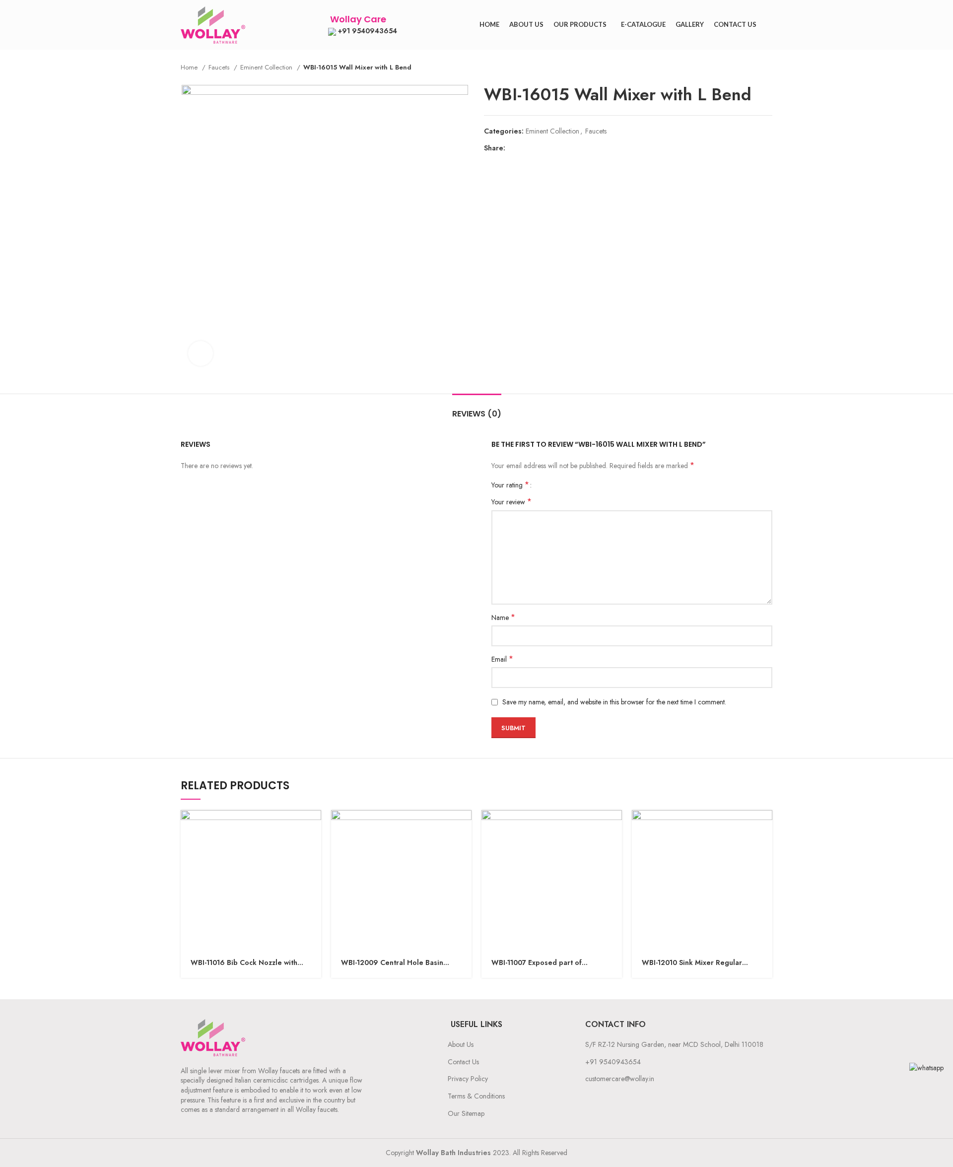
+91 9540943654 (366, 31)
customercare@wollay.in (619, 1079)
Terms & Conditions (476, 1096)
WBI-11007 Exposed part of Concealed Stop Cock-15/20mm (544, 963)
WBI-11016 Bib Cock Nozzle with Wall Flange (244, 963)
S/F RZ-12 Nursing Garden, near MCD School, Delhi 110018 (674, 1044)
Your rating (510, 485)
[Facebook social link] (513, 147)
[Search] (769, 25)
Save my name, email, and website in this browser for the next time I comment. (614, 702)
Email (502, 659)
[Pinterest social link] (536, 147)
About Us (461, 1044)
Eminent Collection (267, 67)
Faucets (219, 67)
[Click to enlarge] (200, 353)
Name (503, 617)
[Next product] (767, 67)
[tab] (476, 409)
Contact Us (463, 1062)
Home (190, 67)
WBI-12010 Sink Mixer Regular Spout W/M (692, 963)
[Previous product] (747, 67)
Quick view (313, 826)
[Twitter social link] (525, 147)
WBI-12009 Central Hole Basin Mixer (392, 963)
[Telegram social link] (559, 147)
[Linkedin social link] (547, 147)
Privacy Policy (468, 1079)
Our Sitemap (466, 1113)
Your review (511, 501)
